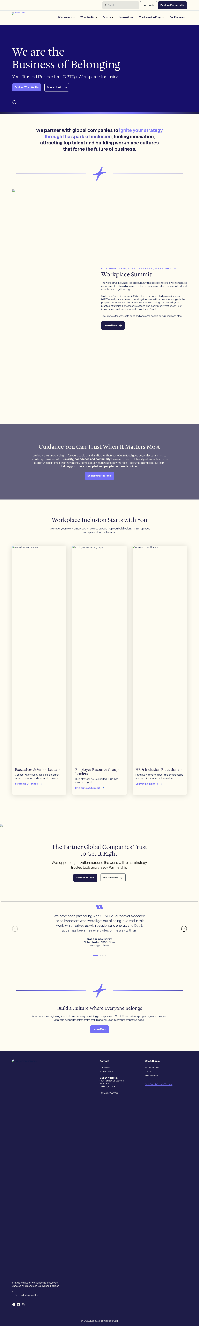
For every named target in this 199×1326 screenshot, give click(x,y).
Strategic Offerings (26, 784)
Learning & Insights (146, 784)
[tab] (95, 955)
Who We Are (65, 17)
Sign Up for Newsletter (26, 1295)
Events (107, 17)
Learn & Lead (126, 17)
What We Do (87, 17)
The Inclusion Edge (150, 17)
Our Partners (177, 17)
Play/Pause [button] (14, 102)
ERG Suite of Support (87, 788)
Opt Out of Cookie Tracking (159, 1084)
